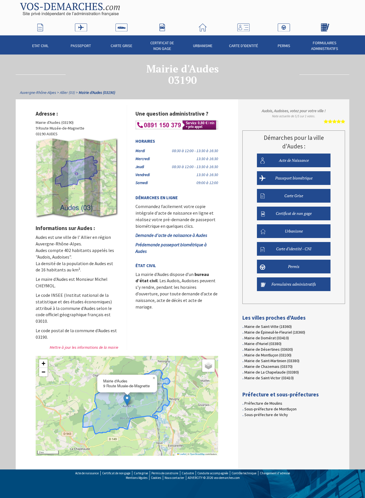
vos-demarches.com (227, 478)
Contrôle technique (244, 473)
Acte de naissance (87, 473)
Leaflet (182, 453)
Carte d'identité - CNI (293, 248)
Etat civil (40, 45)
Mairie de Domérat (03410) (266, 337)
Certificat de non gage (162, 45)
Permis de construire (164, 473)
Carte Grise (121, 45)
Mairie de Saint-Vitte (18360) (268, 326)
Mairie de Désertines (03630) (268, 349)
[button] (127, 400)
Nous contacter (174, 478)
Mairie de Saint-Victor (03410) (269, 377)
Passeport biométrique (294, 178)
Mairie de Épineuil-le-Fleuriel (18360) (274, 332)
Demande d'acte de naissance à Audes (171, 235)
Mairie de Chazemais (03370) (268, 366)
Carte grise (141, 473)
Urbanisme (202, 45)
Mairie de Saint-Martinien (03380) (271, 360)
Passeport (81, 45)
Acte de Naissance (294, 160)
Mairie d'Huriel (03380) (262, 343)
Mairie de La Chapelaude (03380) (271, 372)
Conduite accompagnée (212, 473)
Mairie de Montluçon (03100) (267, 355)
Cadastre (188, 473)
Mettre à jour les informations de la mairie (84, 347)
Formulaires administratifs (324, 45)
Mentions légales (136, 478)
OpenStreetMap (197, 453)
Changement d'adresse (275, 473)
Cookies (156, 478)
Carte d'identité (243, 45)
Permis (284, 45)
